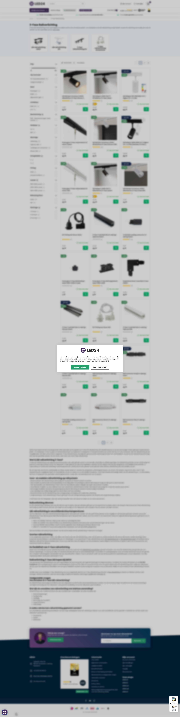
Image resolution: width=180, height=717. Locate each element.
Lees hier (94, 361)
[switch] (174, 710)
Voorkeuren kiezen (100, 367)
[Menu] (177, 697)
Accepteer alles (80, 367)
